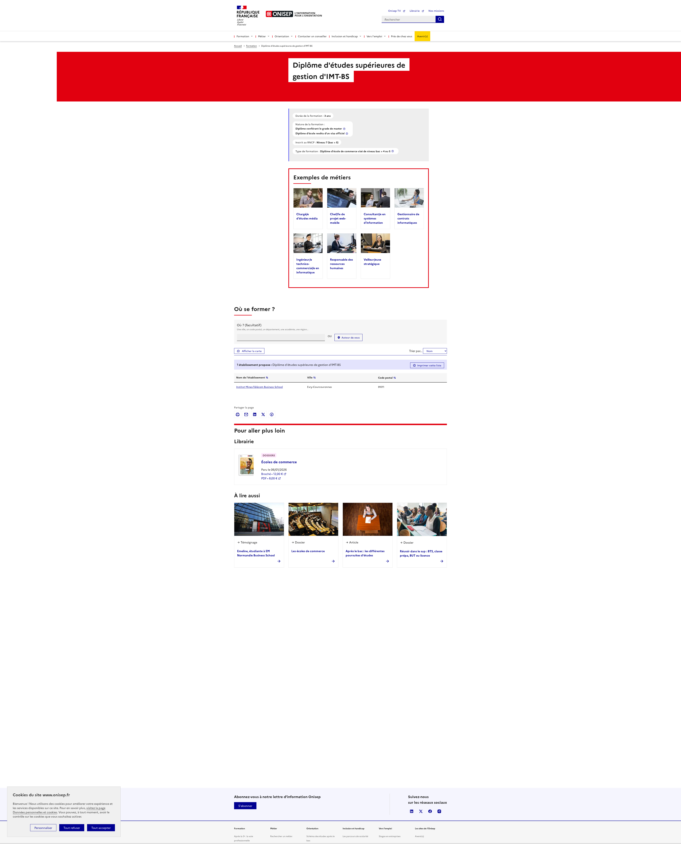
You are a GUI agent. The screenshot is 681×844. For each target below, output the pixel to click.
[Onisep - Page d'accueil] (279, 14)
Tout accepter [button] (101, 828)
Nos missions (436, 10)
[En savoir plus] (344, 128)
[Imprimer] (237, 414)
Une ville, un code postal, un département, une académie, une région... (272, 329)
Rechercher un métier (281, 836)
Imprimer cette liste (429, 365)
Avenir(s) (422, 36)
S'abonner (245, 806)
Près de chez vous (401, 36)
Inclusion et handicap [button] (345, 36)
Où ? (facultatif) (249, 325)
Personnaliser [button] (43, 828)
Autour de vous (351, 337)
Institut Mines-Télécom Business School (259, 387)
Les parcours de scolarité (355, 836)
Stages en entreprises (389, 836)
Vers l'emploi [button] (374, 36)
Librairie (415, 10)
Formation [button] (243, 36)
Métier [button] (262, 36)
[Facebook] (271, 414)
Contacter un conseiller (312, 36)
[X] (263, 414)
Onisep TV (395, 10)
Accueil (238, 45)
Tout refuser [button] (71, 828)
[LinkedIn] (254, 414)
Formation (251, 45)
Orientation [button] (282, 36)
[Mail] (246, 414)
